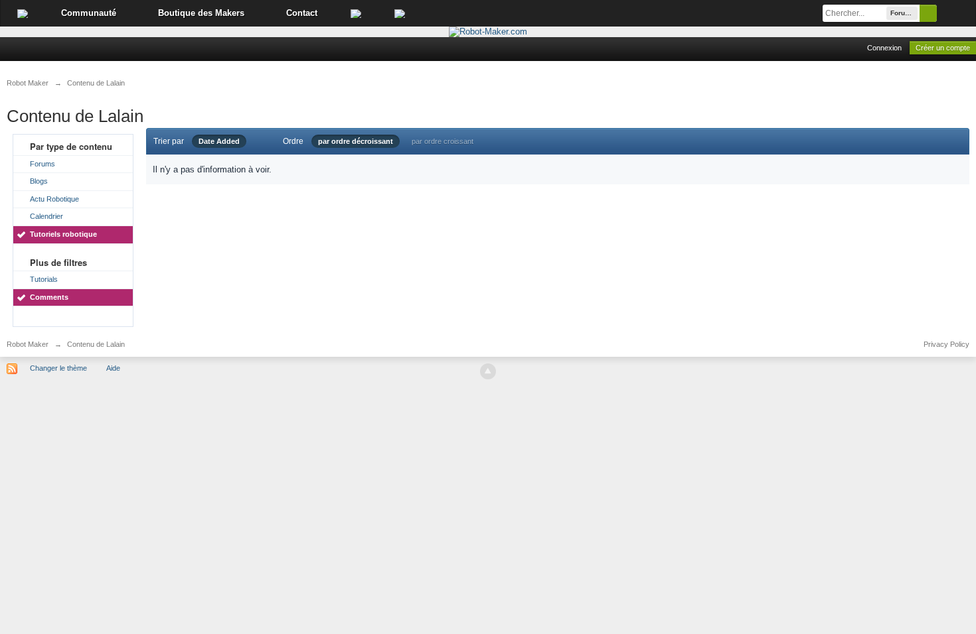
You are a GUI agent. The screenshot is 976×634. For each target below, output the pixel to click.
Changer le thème (58, 368)
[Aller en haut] (488, 371)
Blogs (39, 181)
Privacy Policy (946, 344)
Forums (42, 164)
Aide (113, 368)
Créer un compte (943, 48)
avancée (956, 13)
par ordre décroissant (355, 141)
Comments (49, 297)
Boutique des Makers (201, 13)
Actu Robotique (54, 199)
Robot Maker (27, 344)
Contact (301, 13)
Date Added (219, 141)
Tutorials (44, 279)
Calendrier (46, 216)
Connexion (884, 48)
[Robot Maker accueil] (22, 13)
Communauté (88, 13)
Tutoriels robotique (63, 234)
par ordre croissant (442, 141)
